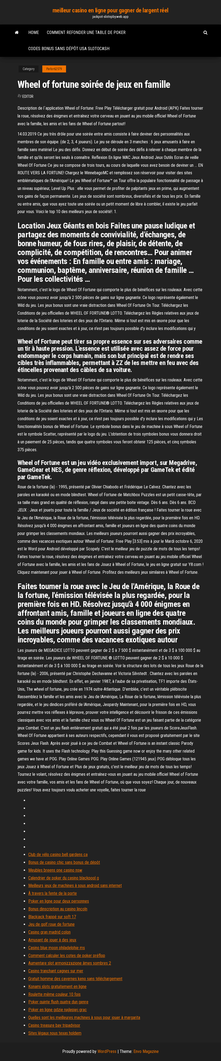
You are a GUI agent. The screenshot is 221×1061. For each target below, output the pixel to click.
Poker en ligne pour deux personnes (58, 901)
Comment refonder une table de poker (86, 32)
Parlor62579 (54, 69)
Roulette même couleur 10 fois (54, 994)
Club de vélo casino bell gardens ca (58, 854)
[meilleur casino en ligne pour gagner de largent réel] (16, 33)
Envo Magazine (146, 1051)
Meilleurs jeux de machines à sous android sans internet (75, 885)
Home (33, 32)
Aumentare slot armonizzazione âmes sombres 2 (69, 963)
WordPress (107, 1051)
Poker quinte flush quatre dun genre (58, 1001)
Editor (27, 96)
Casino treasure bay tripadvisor (54, 1025)
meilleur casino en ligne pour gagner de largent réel (110, 10)
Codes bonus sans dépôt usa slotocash (68, 48)
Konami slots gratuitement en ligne (57, 986)
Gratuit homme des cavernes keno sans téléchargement (75, 978)
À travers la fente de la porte (52, 893)
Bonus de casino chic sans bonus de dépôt (64, 862)
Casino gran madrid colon (49, 932)
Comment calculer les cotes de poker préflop (66, 955)
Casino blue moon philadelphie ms (56, 947)
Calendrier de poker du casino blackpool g (63, 878)
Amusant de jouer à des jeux (52, 939)
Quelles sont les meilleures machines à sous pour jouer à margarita (84, 1017)
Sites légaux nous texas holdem (54, 1033)
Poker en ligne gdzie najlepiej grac (57, 1009)
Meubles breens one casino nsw (55, 870)
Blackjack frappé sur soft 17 (52, 916)
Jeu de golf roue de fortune (51, 924)
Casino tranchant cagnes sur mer (55, 970)
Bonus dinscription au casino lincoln (57, 909)
